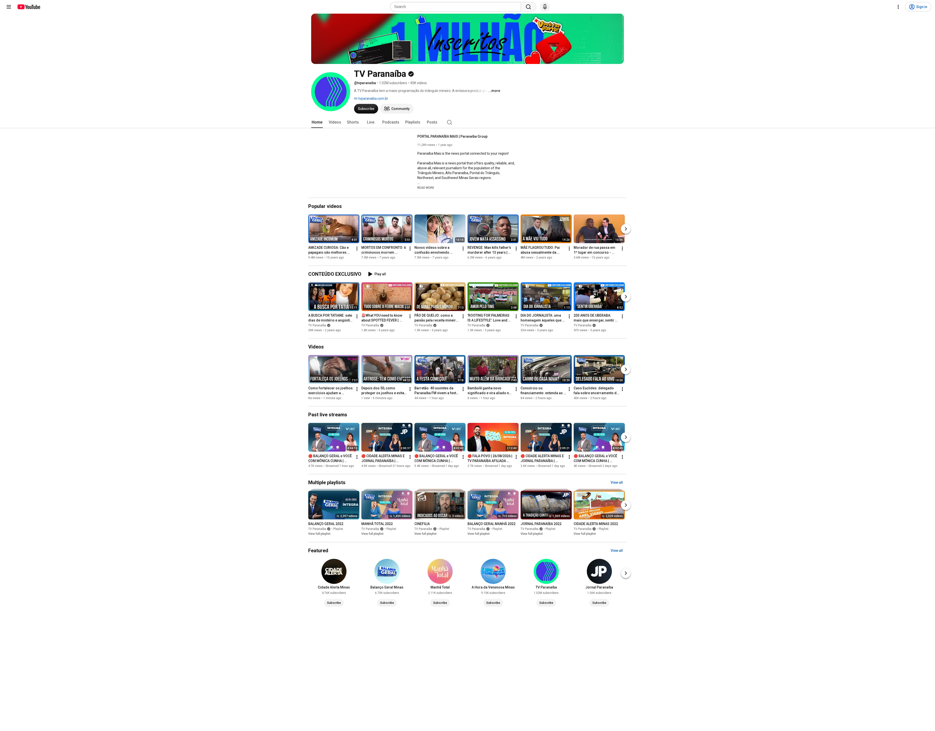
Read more (425, 187)
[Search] (528, 7)
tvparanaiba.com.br (372, 98)
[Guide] (9, 7)
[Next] (626, 229)
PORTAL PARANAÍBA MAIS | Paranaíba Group (452, 136)
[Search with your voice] (545, 7)
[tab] (317, 122)
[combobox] (457, 7)
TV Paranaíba (317, 325)
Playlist (338, 529)
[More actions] (357, 248)
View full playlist (319, 534)
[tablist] (467, 122)
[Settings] (898, 7)
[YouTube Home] (29, 7)
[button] (425, 187)
